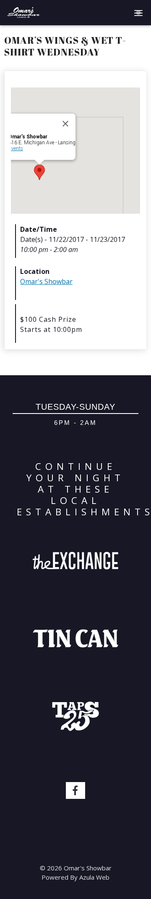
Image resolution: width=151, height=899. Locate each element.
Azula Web (94, 877)
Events (15, 148)
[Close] (65, 124)
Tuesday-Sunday (75, 406)
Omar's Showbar (46, 281)
